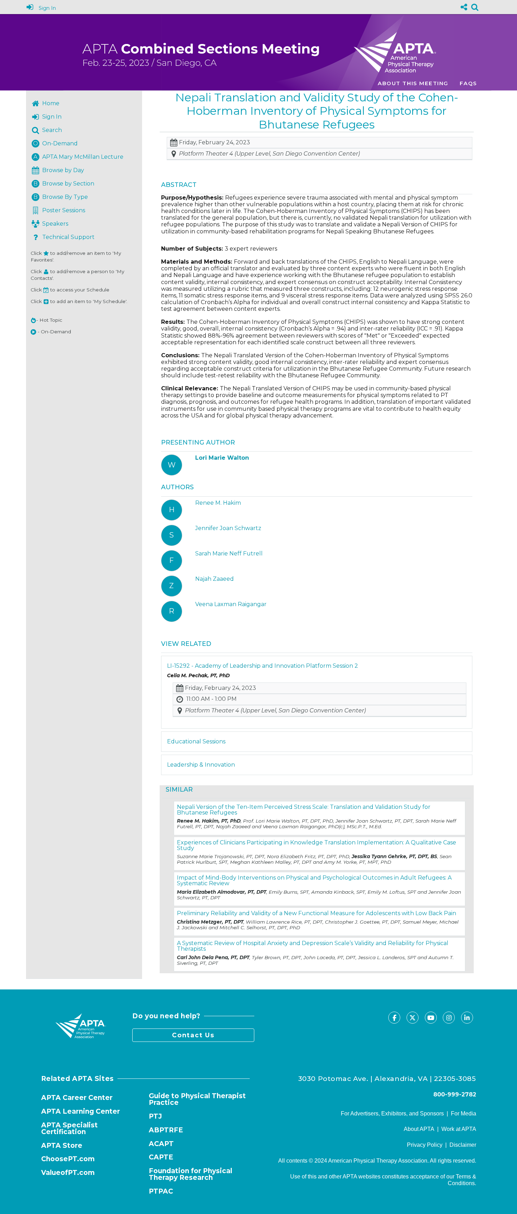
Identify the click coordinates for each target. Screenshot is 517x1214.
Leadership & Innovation (201, 764)
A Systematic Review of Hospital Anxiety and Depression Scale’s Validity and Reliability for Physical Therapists (312, 946)
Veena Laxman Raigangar (231, 604)
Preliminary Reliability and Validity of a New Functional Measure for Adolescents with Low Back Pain (316, 913)
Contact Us (193, 1035)
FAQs (468, 83)
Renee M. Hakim (218, 502)
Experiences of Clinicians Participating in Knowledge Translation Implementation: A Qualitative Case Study (316, 845)
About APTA (419, 1129)
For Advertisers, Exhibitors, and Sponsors (392, 1113)
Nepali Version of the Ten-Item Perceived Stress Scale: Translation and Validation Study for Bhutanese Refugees (303, 810)
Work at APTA (458, 1129)
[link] (475, 7)
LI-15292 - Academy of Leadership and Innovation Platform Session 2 (262, 665)
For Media (463, 1113)
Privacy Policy (424, 1145)
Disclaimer (462, 1145)
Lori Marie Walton (222, 457)
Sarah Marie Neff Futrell (229, 553)
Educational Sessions (196, 741)
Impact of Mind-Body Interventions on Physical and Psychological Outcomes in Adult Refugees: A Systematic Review (314, 880)
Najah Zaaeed (214, 578)
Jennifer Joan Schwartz (228, 528)
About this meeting (413, 83)
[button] (33, 332)
